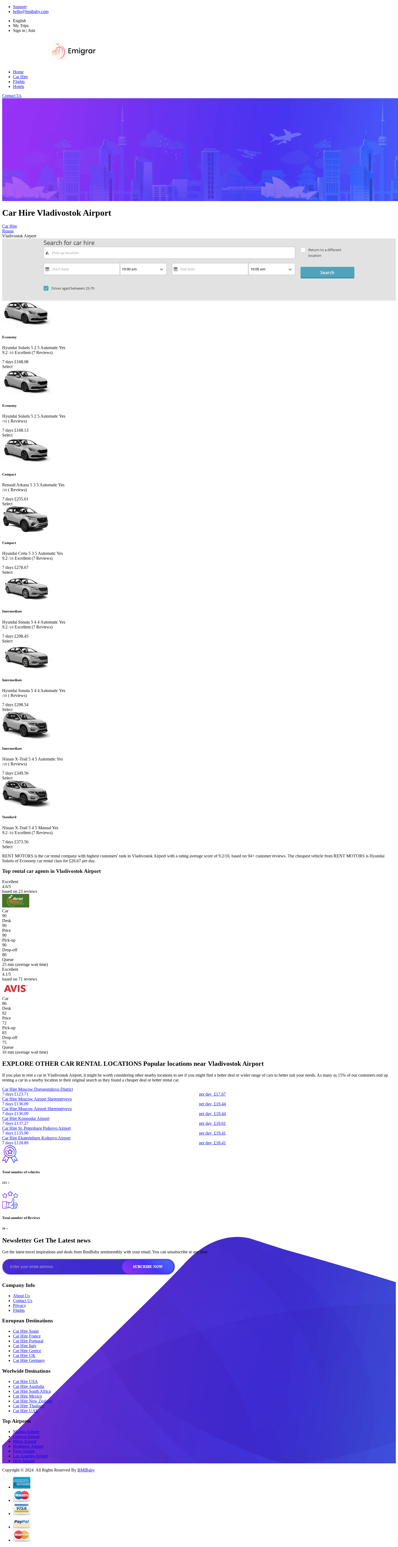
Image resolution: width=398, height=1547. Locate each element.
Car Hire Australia (28, 1386)
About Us (21, 1295)
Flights (19, 81)
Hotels (18, 86)
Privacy (19, 1305)
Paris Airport (24, 1451)
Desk (6, 920)
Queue (8, 959)
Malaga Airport (26, 1431)
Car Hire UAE (25, 1410)
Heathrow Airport (28, 1446)
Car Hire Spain (26, 1331)
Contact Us (11, 95)
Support (20, 6)
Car (5, 911)
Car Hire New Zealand (32, 1401)
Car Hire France (27, 1336)
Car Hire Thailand (28, 1406)
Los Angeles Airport (30, 1456)
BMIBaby (86, 1470)
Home (18, 72)
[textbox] (169, 253)
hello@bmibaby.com (30, 11)
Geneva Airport (26, 1436)
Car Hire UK (24, 1355)
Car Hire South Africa (32, 1391)
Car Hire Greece (27, 1350)
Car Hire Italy (25, 1345)
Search (327, 273)
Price (6, 930)
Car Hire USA (25, 1381)
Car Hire (20, 76)
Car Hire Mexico (27, 1396)
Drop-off (9, 950)
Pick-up (8, 940)
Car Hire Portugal (28, 1341)
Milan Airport (24, 1441)
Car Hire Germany (29, 1360)
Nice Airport (23, 1460)
